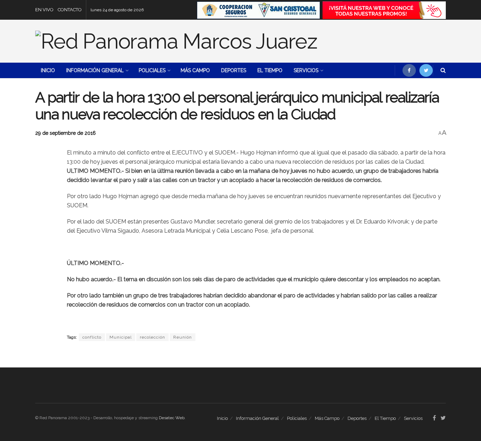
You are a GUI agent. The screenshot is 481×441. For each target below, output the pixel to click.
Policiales (152, 70)
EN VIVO (44, 9)
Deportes (233, 70)
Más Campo (195, 70)
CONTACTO (70, 9)
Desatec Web (172, 417)
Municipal (121, 337)
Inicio (48, 70)
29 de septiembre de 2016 (65, 133)
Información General (95, 70)
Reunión (182, 337)
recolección (152, 337)
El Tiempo (269, 70)
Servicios (306, 70)
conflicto (91, 337)
